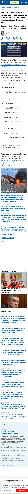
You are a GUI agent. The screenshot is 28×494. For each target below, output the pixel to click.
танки (4, 227)
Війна (15, 7)
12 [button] (20, 170)
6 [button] (10, 170)
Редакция (3, 429)
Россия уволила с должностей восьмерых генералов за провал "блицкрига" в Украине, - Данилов (13, 406)
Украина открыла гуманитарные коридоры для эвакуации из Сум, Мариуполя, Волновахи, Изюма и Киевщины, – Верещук (12, 198)
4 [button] (7, 170)
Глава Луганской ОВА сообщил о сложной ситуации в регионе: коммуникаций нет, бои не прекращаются (12, 373)
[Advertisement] (14, 253)
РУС (22, 2)
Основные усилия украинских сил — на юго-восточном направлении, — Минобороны (13, 362)
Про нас (3, 424)
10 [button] (17, 170)
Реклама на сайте (6, 426)
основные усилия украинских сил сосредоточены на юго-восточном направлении (12, 163)
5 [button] (9, 170)
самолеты (12, 227)
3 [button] (6, 170)
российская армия (18, 231)
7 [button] (12, 170)
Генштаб (21, 227)
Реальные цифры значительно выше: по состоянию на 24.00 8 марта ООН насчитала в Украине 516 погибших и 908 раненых (13, 218)
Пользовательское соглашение (9, 433)
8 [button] (14, 170)
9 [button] (15, 170)
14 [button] (23, 170)
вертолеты (5, 231)
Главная (3, 7)
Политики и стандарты (7, 431)
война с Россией (8, 237)
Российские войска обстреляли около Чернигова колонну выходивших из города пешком (12, 384)
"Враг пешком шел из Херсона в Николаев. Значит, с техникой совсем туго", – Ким (13, 208)
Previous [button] (2, 180)
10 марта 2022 (21, 7)
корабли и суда (7, 234)
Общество (9, 7)
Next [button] (26, 180)
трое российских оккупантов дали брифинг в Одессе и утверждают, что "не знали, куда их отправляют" (13, 416)
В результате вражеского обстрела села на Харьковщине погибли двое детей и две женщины (13, 352)
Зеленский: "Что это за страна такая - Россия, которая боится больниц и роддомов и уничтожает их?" (12, 395)
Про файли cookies (6, 490)
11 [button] (19, 170)
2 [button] (4, 170)
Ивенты (3, 428)
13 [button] (22, 170)
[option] (14, 180)
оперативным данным (10, 71)
